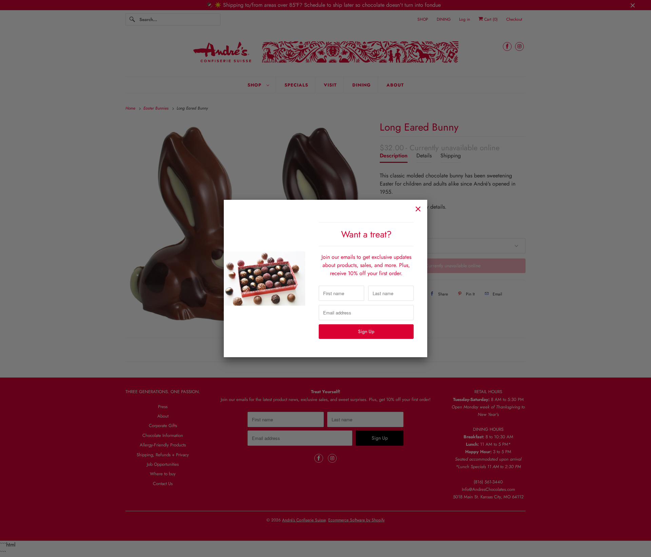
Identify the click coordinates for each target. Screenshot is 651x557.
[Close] (418, 208)
